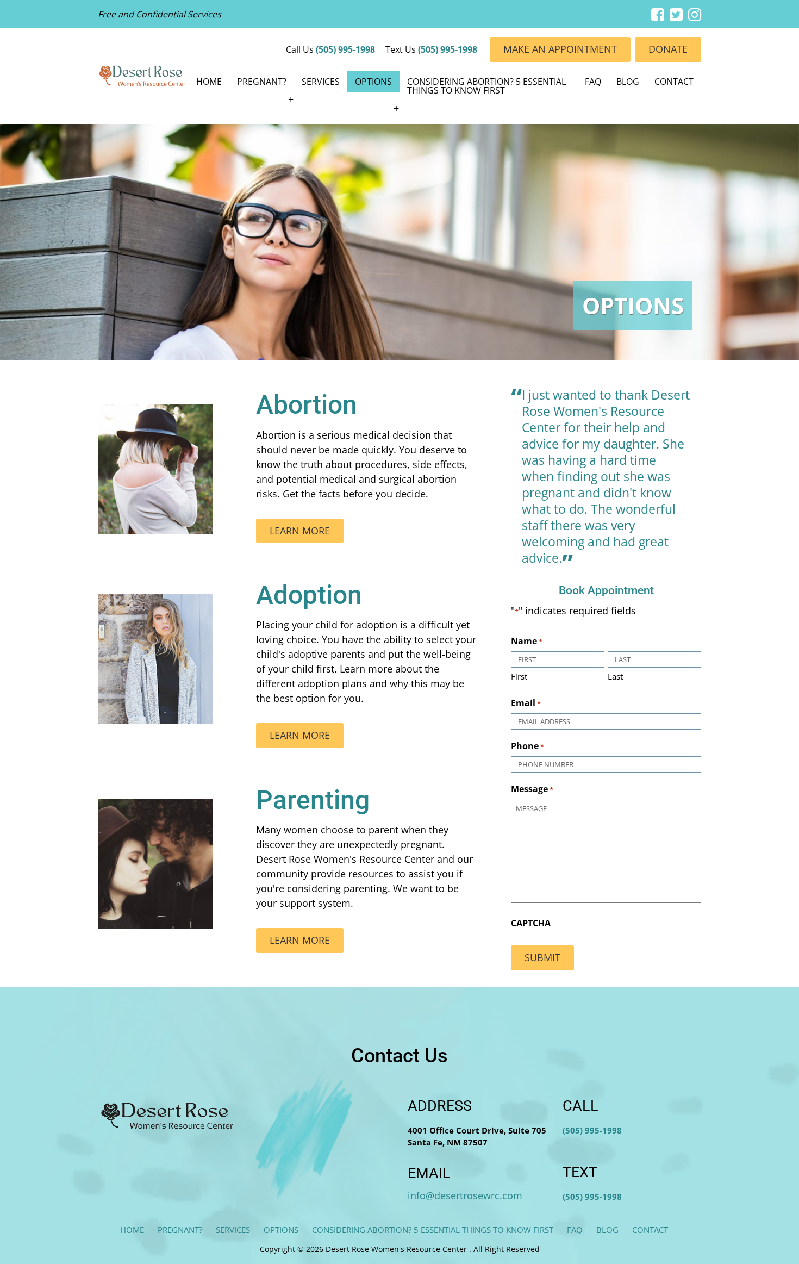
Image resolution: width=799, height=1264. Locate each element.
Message (532, 789)
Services (321, 82)
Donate (668, 48)
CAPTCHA (531, 923)
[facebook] (657, 14)
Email (526, 703)
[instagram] (694, 14)
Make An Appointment (560, 48)
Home (209, 82)
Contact (674, 82)
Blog (627, 82)
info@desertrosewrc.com (465, 1195)
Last (615, 676)
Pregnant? (261, 82)
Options (373, 82)
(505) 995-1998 (345, 49)
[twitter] (676, 14)
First (519, 676)
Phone (527, 746)
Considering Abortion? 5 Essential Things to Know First (486, 86)
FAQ (593, 82)
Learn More (300, 530)
